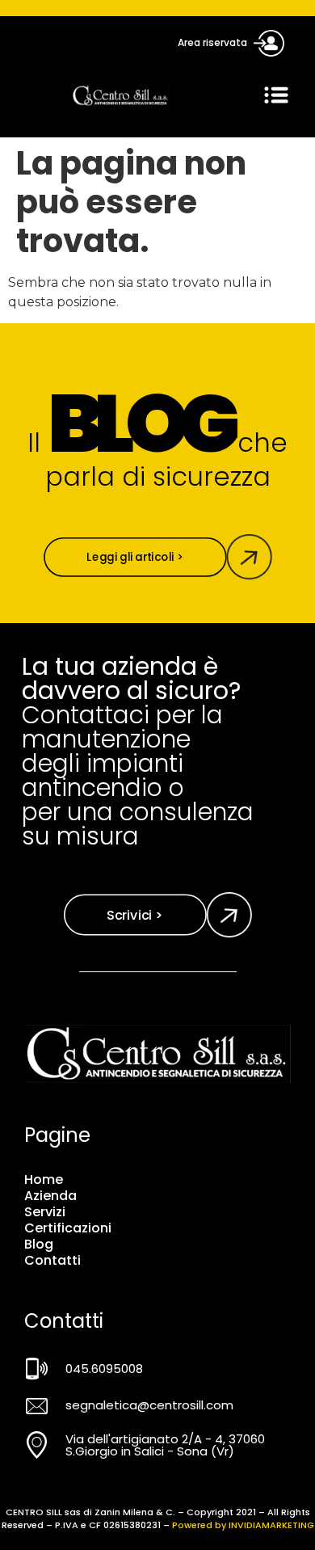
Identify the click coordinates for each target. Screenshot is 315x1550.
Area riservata (212, 42)
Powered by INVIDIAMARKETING (243, 1524)
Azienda (50, 1196)
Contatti (52, 1261)
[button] (275, 96)
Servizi (44, 1212)
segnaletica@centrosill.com (149, 1404)
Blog (38, 1244)
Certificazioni (67, 1228)
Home (43, 1180)
